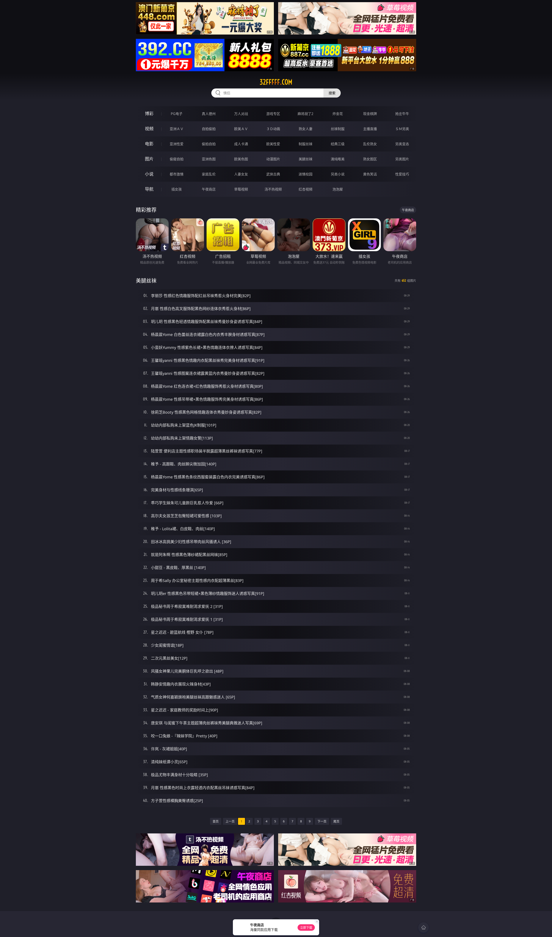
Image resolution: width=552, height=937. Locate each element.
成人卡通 (241, 144)
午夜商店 (209, 189)
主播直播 (370, 128)
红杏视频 (305, 189)
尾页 (336, 821)
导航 (149, 189)
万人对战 (241, 113)
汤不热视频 (273, 189)
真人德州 (209, 113)
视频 (149, 129)
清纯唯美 (338, 159)
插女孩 (176, 189)
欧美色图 (241, 159)
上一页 (230, 821)
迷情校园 (305, 174)
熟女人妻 (305, 128)
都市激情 (176, 174)
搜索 (332, 93)
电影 (149, 144)
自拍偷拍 (209, 128)
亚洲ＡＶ (176, 128)
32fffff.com (276, 82)
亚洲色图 (209, 159)
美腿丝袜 (305, 159)
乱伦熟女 (370, 144)
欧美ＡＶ (241, 128)
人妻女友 (241, 174)
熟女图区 (370, 159)
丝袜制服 (338, 128)
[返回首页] (423, 927)
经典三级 (338, 144)
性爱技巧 (402, 174)
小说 (149, 174)
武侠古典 (273, 174)
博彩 (149, 114)
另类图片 (402, 159)
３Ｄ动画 (273, 128)
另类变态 (402, 144)
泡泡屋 (337, 189)
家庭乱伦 (209, 174)
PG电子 (176, 113)
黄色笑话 (370, 174)
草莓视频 (241, 189)
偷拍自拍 (209, 144)
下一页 (321, 821)
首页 (216, 821)
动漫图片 (273, 159)
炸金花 (337, 113)
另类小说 (338, 174)
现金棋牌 (370, 113)
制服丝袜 (305, 144)
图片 (149, 159)
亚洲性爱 (176, 144)
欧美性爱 (273, 144)
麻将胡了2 (305, 113)
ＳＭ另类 (402, 128)
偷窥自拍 (176, 159)
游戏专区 (273, 113)
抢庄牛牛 (402, 113)
